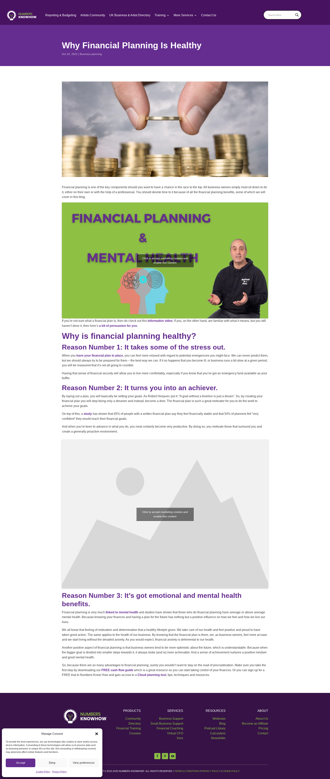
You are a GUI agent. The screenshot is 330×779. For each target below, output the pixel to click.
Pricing (263, 728)
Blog (222, 723)
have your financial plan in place (99, 355)
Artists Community (92, 15)
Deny (52, 762)
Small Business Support (166, 723)
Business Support (171, 718)
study (88, 413)
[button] (97, 734)
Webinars (219, 718)
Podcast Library (215, 728)
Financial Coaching (170, 728)
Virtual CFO (175, 733)
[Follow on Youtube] (173, 756)
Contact (263, 733)
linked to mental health (122, 612)
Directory (135, 723)
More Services (183, 15)
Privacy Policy (59, 771)
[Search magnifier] (297, 15)
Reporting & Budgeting (60, 15)
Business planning (91, 54)
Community (133, 718)
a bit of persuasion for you (118, 325)
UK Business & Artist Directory (129, 15)
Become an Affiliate (255, 723)
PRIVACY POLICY (210, 771)
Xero (180, 738)
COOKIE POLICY (231, 771)
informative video (160, 320)
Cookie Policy (43, 771)
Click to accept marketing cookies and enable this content (165, 260)
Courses (135, 733)
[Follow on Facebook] (157, 756)
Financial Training (128, 728)
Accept (20, 762)
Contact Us (208, 15)
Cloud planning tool (152, 674)
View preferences (84, 762)
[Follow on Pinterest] (165, 756)
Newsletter (218, 738)
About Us (262, 718)
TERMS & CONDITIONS (187, 771)
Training (160, 15)
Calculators (218, 733)
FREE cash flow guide (117, 670)
